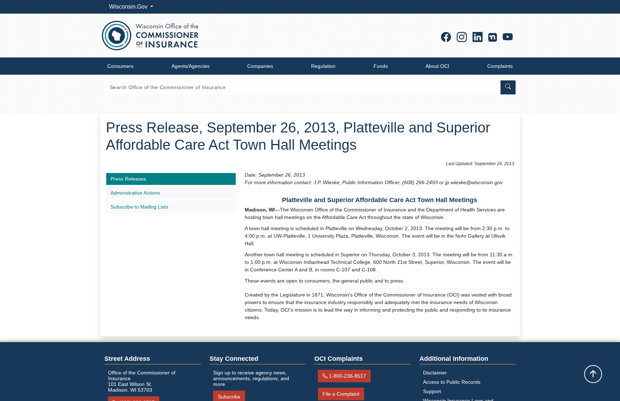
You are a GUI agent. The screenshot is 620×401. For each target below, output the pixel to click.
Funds (381, 66)
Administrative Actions (135, 193)
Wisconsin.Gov (129, 7)
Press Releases (128, 179)
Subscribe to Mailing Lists (139, 207)
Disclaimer (435, 373)
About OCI (437, 66)
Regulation (323, 66)
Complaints (500, 66)
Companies (260, 66)
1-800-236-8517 (347, 376)
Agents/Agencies (191, 66)
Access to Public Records (451, 382)
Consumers (120, 66)
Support (432, 391)
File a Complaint (341, 394)
